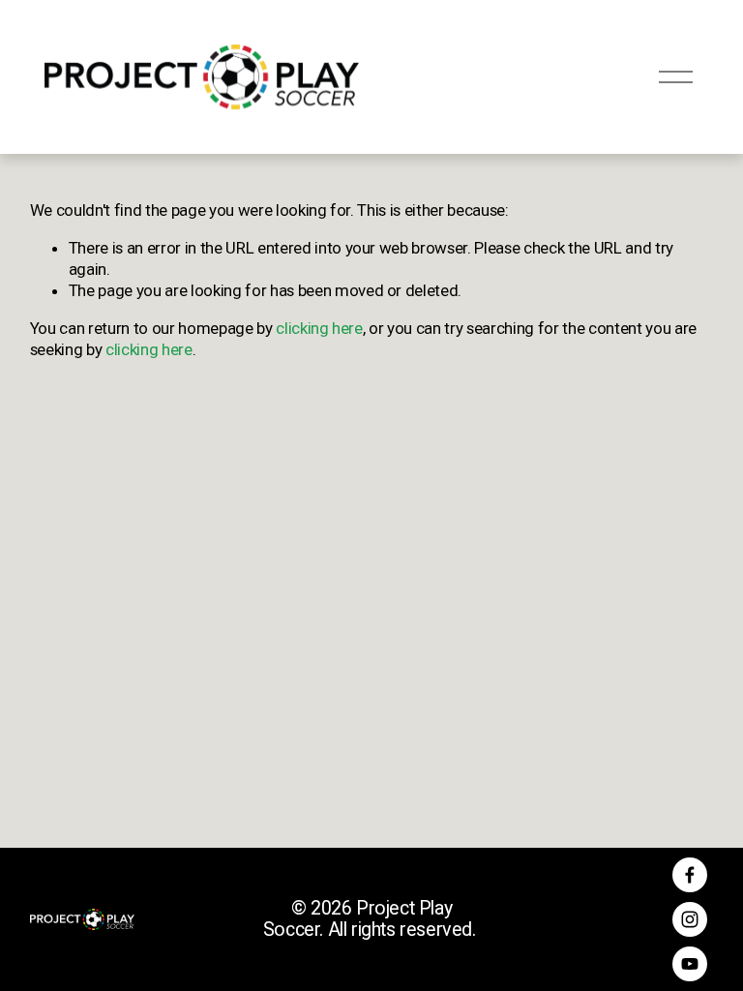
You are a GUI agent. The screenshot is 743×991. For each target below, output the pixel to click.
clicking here (319, 328)
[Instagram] (689, 919)
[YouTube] (689, 963)
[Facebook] (689, 874)
